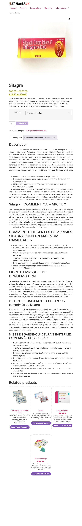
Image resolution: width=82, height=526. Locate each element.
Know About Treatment (19, 427)
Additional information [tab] (33, 137)
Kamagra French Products (36, 131)
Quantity (17, 112)
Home (11, 13)
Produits (23, 8)
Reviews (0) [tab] (50, 137)
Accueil (13, 8)
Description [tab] (17, 137)
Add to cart (22, 123)
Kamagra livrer (35, 8)
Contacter (49, 8)
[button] (69, 19)
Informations (61, 8)
